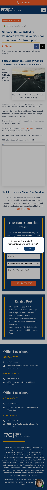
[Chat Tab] (23, 245)
